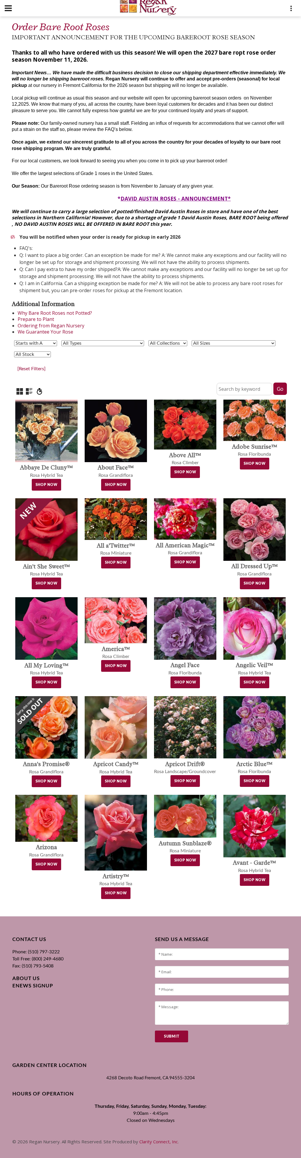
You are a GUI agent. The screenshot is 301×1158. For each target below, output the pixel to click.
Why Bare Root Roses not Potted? (55, 313)
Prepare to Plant (36, 319)
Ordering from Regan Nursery (51, 325)
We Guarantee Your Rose (45, 332)
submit (171, 1036)
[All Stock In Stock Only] (32, 354)
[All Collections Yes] (167, 343)
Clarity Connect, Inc (158, 1141)
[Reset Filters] (31, 368)
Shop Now (47, 485)
